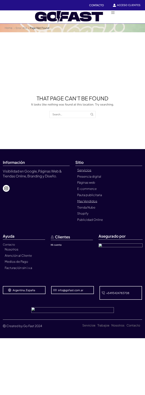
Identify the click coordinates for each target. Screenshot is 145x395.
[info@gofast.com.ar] (54, 290)
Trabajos (103, 325)
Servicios (88, 325)
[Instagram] (6, 188)
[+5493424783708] (103, 292)
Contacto (133, 325)
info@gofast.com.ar (70, 290)
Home (8, 27)
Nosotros (117, 325)
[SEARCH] (92, 114)
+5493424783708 (117, 293)
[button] (5, 17)
